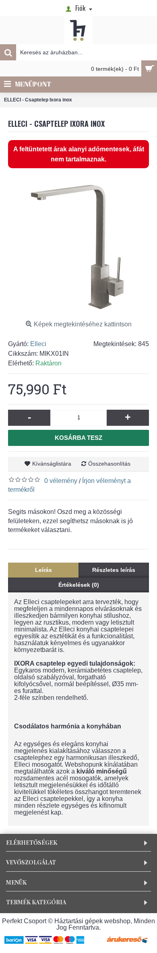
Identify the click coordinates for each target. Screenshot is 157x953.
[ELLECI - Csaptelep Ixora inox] (78, 246)
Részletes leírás (113, 570)
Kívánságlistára (51, 463)
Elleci (38, 343)
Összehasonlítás (109, 463)
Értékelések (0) (78, 585)
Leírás (43, 570)
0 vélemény (60, 480)
